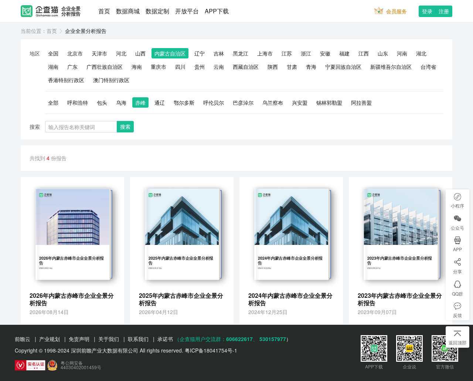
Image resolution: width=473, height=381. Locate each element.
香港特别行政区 (66, 80)
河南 (402, 53)
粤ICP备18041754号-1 (211, 350)
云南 (219, 66)
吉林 (219, 53)
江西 (363, 53)
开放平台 (187, 11)
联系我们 (138, 339)
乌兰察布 (272, 102)
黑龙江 (240, 53)
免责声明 (79, 339)
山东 (383, 53)
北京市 (75, 53)
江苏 (287, 53)
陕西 (273, 66)
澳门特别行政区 (111, 80)
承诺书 (165, 339)
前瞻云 (22, 339)
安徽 (325, 53)
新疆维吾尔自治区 (391, 66)
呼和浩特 (77, 102)
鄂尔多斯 (184, 102)
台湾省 (428, 66)
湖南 (53, 66)
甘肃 (292, 66)
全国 (53, 53)
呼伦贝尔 (213, 102)
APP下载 (217, 11)
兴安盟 (299, 102)
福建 (344, 53)
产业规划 (49, 339)
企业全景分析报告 (71, 11)
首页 (104, 11)
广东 (72, 66)
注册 (444, 11)
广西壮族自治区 (104, 66)
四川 (180, 66)
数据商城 (128, 11)
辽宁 (199, 53)
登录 (427, 11)
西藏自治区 (246, 66)
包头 (102, 102)
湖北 (421, 53)
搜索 (125, 126)
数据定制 (157, 11)
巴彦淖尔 (243, 102)
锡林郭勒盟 (329, 102)
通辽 (159, 102)
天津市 (99, 53)
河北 (121, 53)
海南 (137, 66)
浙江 (306, 53)
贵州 (199, 66)
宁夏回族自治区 (343, 66)
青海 (311, 66)
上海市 (265, 53)
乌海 (121, 102)
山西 (140, 53)
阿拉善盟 (361, 102)
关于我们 (108, 339)
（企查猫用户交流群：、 (216, 339)
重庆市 (158, 66)
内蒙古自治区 (170, 53)
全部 (53, 102)
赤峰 (140, 102)
